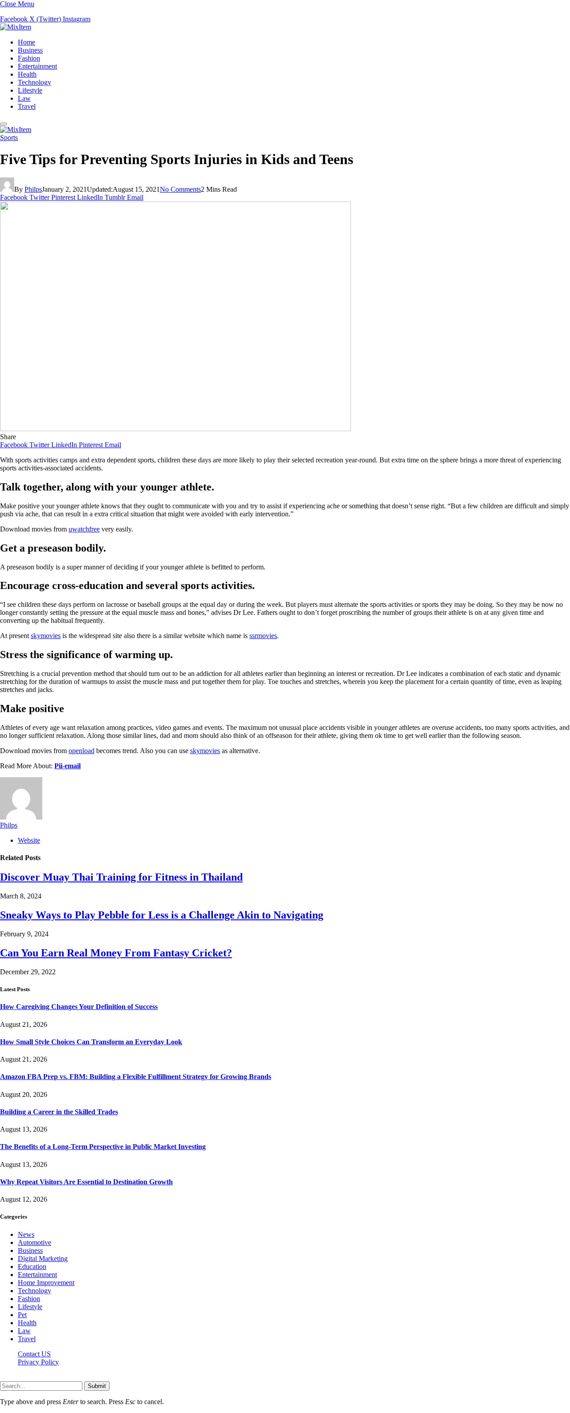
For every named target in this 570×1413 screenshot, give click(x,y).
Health (27, 74)
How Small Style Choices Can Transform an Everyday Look (91, 1042)
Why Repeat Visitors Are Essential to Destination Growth (86, 1182)
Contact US (34, 1354)
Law (24, 98)
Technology (34, 82)
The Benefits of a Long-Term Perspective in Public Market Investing (103, 1146)
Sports (9, 137)
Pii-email (67, 766)
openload (81, 750)
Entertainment (37, 66)
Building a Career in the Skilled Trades (59, 1112)
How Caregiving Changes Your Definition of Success (79, 1006)
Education (32, 1266)
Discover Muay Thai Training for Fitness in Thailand (121, 877)
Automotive (34, 1242)
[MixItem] (15, 27)
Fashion (29, 58)
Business (30, 50)
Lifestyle (30, 90)
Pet (22, 1314)
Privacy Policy (38, 1362)
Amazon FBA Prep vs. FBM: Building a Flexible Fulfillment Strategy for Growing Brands (135, 1076)
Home (26, 42)
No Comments (180, 189)
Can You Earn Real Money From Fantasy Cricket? (116, 953)
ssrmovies (263, 635)
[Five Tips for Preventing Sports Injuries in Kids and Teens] (175, 429)
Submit (97, 1386)
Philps (33, 189)
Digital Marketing (43, 1258)
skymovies (46, 635)
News (26, 1234)
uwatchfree (84, 529)
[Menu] (3, 124)
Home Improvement (46, 1282)
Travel (27, 106)
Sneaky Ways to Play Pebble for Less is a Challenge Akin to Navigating (161, 915)
